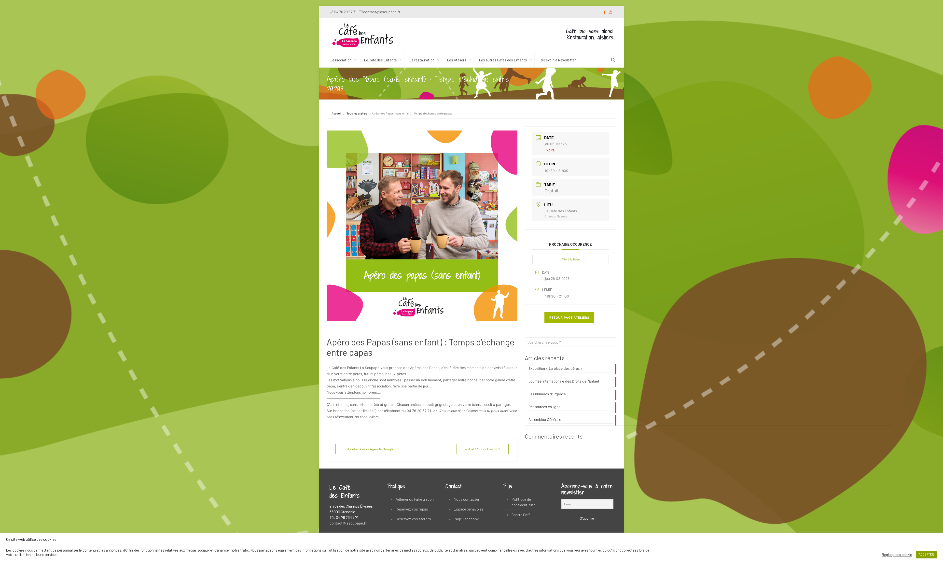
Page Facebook (466, 518)
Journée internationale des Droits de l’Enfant (563, 381)
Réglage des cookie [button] (897, 554)
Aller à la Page (571, 259)
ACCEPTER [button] (926, 554)
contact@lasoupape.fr (381, 11)
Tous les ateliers (357, 113)
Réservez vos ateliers (413, 518)
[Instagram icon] (610, 12)
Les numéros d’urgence (547, 394)
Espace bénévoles (469, 509)
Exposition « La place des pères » (555, 368)
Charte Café (521, 514)
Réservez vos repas (412, 509)
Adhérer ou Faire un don (415, 499)
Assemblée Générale (544, 419)
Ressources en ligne (544, 407)
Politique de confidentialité (524, 502)
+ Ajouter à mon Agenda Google (369, 449)
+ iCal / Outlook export (482, 449)
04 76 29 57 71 (345, 11)
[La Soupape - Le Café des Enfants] (362, 35)
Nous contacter (466, 499)
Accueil (337, 113)
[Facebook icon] (604, 12)
